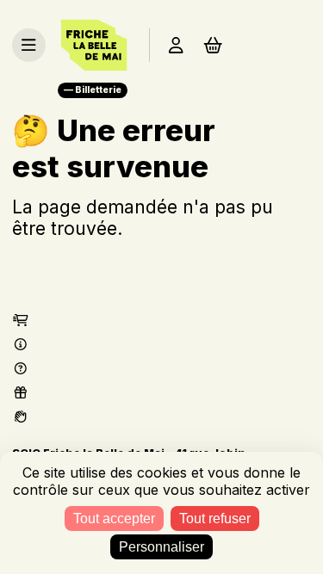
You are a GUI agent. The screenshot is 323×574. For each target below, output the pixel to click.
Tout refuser (215, 518)
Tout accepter (114, 518)
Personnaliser (161, 547)
